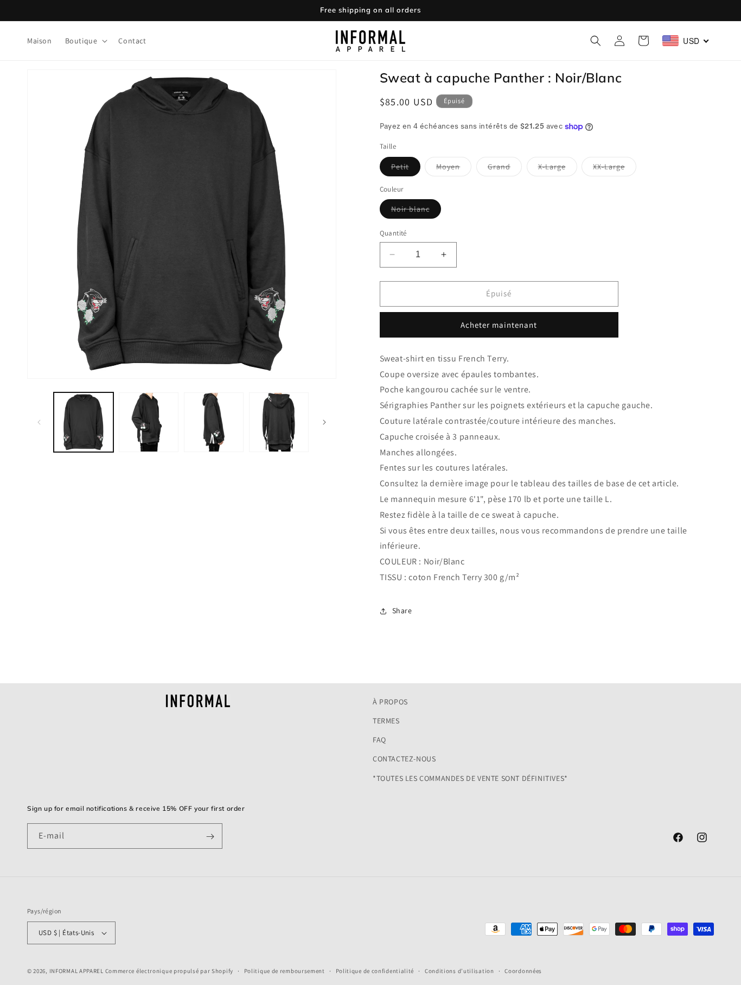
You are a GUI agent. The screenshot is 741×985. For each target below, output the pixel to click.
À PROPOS (390, 702)
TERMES (386, 721)
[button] (85, 40)
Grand (505, 168)
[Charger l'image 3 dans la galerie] (214, 422)
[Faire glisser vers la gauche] (39, 422)
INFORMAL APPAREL (76, 971)
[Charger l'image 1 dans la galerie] (83, 422)
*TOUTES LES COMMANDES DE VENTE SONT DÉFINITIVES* (470, 778)
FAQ (379, 740)
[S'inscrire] (210, 836)
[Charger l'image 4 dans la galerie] (279, 422)
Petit (405, 168)
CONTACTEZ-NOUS (404, 759)
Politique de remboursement (284, 970)
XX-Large (614, 168)
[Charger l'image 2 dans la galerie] (148, 422)
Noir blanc (416, 211)
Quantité (393, 233)
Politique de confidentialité (375, 970)
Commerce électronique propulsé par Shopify (169, 971)
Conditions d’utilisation (459, 970)
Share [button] (402, 610)
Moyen (453, 168)
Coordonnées (523, 970)
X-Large (557, 168)
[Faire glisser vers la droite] (324, 422)
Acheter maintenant (499, 325)
